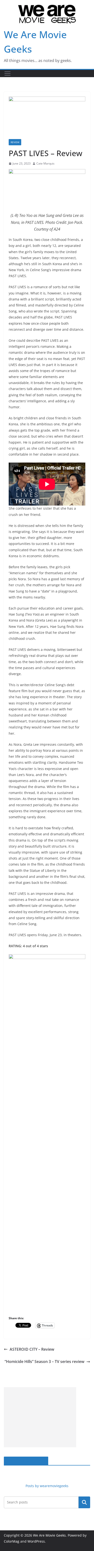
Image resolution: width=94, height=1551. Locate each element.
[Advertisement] (40, 1417)
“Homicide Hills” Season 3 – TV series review (44, 1361)
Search (84, 1502)
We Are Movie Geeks (26, 1461)
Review (15, 142)
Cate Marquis (45, 163)
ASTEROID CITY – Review (32, 1349)
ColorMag (11, 1541)
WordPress (36, 1541)
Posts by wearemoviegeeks (47, 1486)
